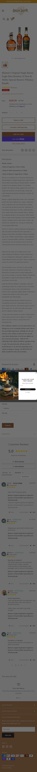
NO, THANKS (27, 392)
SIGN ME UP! (28, 389)
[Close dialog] (36, 373)
